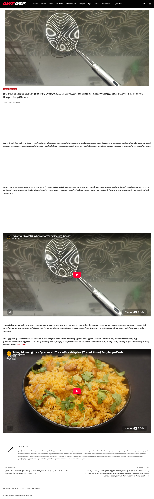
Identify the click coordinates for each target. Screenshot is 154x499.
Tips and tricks (93, 4)
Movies (43, 4)
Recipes (82, 4)
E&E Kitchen (22, 345)
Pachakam (13, 89)
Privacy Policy (25, 488)
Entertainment (71, 4)
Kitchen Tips (107, 4)
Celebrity (59, 4)
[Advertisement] (77, 123)
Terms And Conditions (10, 488)
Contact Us (36, 488)
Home (35, 4)
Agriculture (118, 4)
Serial (51, 4)
